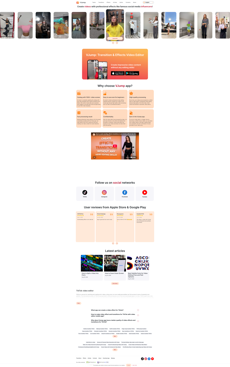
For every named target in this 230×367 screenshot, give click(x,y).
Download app (106, 358)
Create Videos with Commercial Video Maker (111, 347)
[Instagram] (145, 358)
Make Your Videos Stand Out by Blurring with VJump (94, 344)
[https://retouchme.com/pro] (103, 362)
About (134, 2)
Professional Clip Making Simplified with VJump (88, 347)
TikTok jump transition (141, 328)
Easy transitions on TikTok (128, 331)
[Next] (117, 43)
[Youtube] (152, 358)
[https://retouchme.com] (91, 362)
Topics (94, 2)
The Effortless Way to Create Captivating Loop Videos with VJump (137, 347)
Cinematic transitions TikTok (100, 331)
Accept (128, 365)
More (78, 303)
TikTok (85, 196)
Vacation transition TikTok (114, 331)
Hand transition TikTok (134, 333)
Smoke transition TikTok (146, 333)
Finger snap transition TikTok (128, 328)
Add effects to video (90, 342)
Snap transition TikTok (87, 331)
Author (121, 2)
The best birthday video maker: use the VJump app (132, 342)
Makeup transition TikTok (102, 328)
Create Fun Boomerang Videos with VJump (117, 344)
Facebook (125, 196)
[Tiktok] (142, 358)
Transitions (101, 2)
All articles (115, 283)
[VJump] (81, 2)
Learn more (7, 35)
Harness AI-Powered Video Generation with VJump (108, 342)
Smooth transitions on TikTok (108, 333)
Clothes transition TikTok (88, 328)
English (147, 2)
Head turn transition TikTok (142, 331)
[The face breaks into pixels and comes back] (92, 69)
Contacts (128, 2)
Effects (108, 2)
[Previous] (113, 43)
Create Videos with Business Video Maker (138, 344)
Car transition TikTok (94, 333)
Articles (115, 2)
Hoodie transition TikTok (121, 333)
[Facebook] (149, 358)
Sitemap (113, 358)
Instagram (104, 196)
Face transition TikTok (83, 333)
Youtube (144, 197)
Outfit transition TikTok (115, 328)
